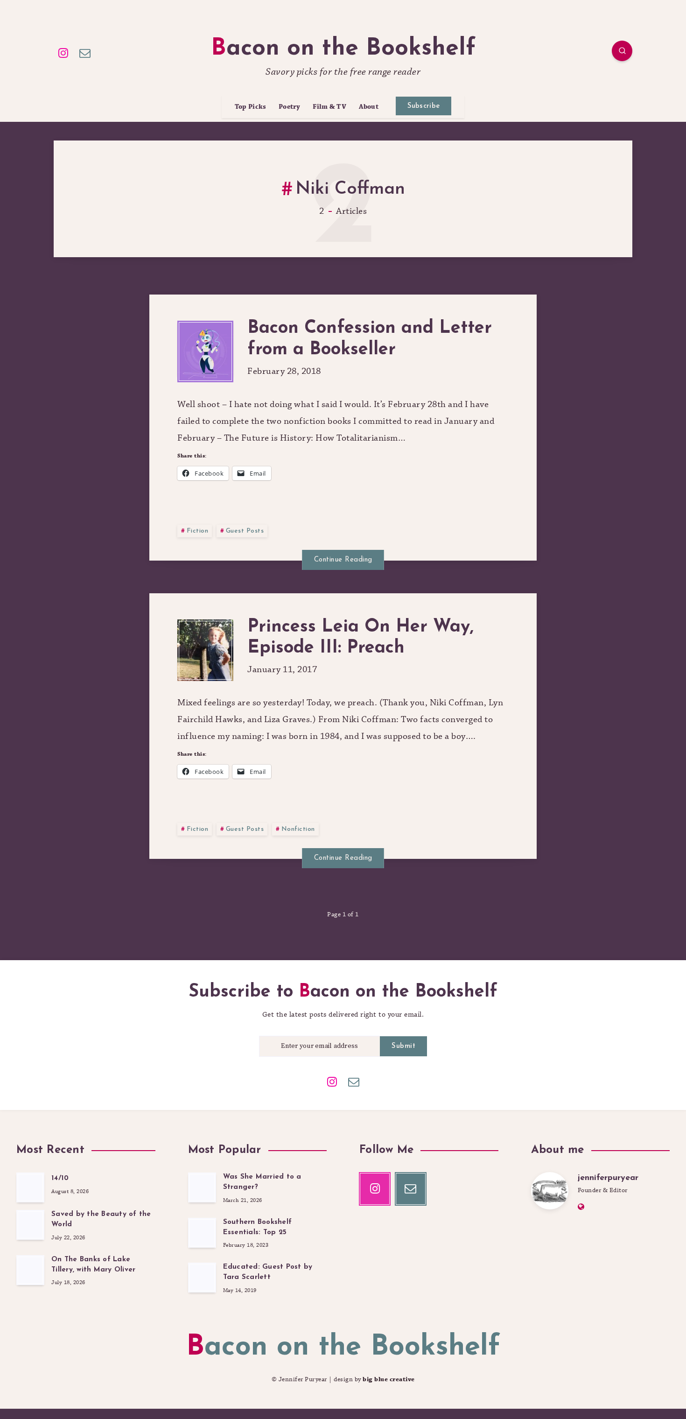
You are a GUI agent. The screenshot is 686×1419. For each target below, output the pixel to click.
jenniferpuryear (608, 1178)
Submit (403, 1046)
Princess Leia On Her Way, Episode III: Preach (360, 638)
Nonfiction (298, 829)
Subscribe (423, 106)
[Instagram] (63, 52)
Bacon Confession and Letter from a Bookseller (369, 339)
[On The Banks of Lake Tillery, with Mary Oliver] (30, 1270)
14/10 (60, 1178)
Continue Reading (343, 559)
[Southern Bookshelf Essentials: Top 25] (202, 1233)
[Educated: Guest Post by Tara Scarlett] (202, 1278)
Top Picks (250, 107)
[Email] (85, 52)
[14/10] (30, 1187)
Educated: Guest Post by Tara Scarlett (268, 1272)
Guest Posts (245, 530)
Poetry (290, 107)
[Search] (622, 51)
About (369, 107)
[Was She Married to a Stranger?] (202, 1187)
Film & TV (329, 107)
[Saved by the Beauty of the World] (30, 1225)
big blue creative (389, 1379)
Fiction (198, 530)
